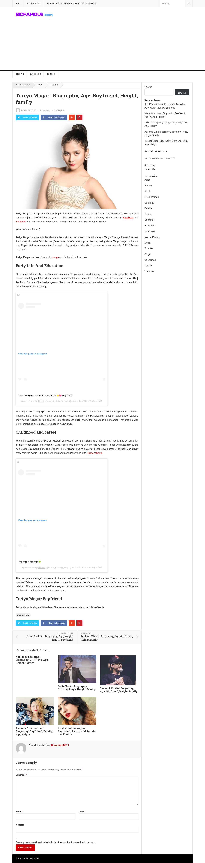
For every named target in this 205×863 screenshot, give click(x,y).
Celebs (148, 208)
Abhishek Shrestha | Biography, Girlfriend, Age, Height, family (32, 660)
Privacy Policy (34, 3)
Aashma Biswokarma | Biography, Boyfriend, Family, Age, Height (34, 731)
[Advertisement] (102, 48)
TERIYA (41, 401)
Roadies (148, 248)
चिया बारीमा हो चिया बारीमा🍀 (30, 562)
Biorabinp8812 (28, 110)
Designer (149, 219)
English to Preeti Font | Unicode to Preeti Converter (72, 3)
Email (82, 811)
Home (18, 3)
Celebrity (149, 202)
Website (20, 824)
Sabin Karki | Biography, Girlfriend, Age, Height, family (76, 688)
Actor (147, 179)
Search (148, 87)
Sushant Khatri (94, 453)
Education (149, 225)
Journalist (149, 231)
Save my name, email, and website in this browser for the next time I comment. (56, 842)
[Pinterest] (79, 117)
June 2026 (150, 169)
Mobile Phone (151, 237)
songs (55, 257)
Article (147, 191)
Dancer (54, 84)
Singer (147, 254)
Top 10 (20, 74)
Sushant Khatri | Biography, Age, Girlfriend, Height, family (119, 690)
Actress (35, 74)
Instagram (21, 221)
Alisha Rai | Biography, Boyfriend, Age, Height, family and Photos (77, 731)
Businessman (151, 197)
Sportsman (150, 260)
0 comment (59, 110)
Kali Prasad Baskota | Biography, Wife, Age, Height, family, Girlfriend (164, 105)
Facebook (128, 217)
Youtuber (149, 271)
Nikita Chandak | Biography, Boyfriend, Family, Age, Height (164, 115)
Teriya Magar (23, 615)
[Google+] (72, 117)
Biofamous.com (32, 859)
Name (19, 811)
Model (51, 74)
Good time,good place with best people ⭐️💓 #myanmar (45, 395)
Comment (21, 774)
